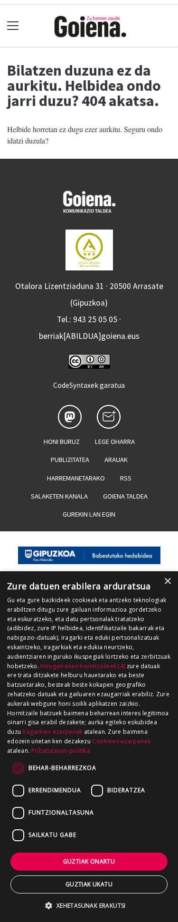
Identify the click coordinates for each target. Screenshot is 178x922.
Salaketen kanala (59, 496)
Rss (125, 478)
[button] (88, 905)
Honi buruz (62, 441)
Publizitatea (70, 459)
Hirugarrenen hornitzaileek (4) (82, 666)
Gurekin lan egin (89, 514)
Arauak (116, 459)
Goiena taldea (125, 496)
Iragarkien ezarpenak (53, 732)
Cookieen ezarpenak (121, 741)
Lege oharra (115, 441)
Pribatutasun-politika (60, 751)
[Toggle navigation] (13, 26)
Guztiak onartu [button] (89, 861)
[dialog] (89, 746)
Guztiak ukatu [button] (89, 884)
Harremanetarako (76, 478)
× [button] (167, 581)
